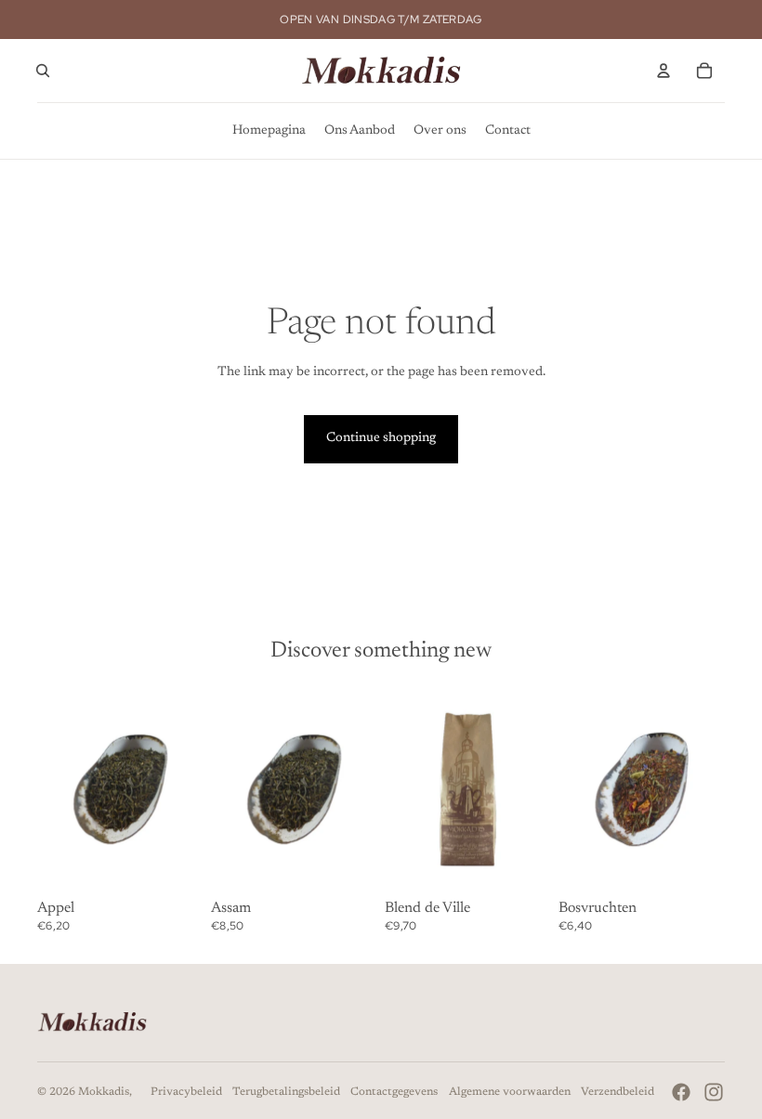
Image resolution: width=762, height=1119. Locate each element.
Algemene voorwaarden (510, 1092)
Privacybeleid (186, 1092)
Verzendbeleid (617, 1092)
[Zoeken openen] (42, 70)
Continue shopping (381, 438)
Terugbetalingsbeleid (286, 1092)
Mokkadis (103, 1092)
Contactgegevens (394, 1092)
